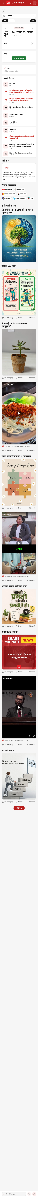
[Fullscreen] (33, 442)
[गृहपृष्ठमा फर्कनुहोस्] (3, 11)
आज (33, 21)
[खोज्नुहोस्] (30, 3)
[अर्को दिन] (32, 28)
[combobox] (19, 167)
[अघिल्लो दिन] (5, 28)
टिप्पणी (20, 318)
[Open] (19, 652)
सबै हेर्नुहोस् (19, 808)
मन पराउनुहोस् (9, 318)
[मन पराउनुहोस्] (29, 1194)
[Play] (19, 413)
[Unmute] (29, 442)
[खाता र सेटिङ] (34, 3)
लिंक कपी (32, 318)
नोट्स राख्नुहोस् (20, 58)
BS (5, 21)
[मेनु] (3, 3)
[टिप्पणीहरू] (34, 1194)
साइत (5, 43)
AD (11, 21)
